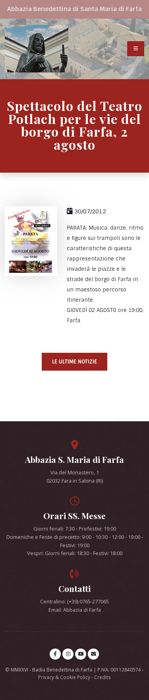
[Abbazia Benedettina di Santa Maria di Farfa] (36, 48)
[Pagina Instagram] (68, 654)
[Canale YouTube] (80, 654)
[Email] (93, 654)
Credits (102, 677)
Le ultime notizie (74, 361)
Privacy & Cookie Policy (64, 677)
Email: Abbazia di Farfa (74, 609)
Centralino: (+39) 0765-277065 (74, 601)
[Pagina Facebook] (55, 654)
